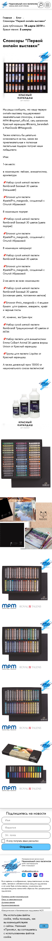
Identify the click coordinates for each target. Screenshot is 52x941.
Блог (18, 17)
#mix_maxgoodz (25, 303)
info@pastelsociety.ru (30, 871)
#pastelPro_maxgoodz (15, 201)
